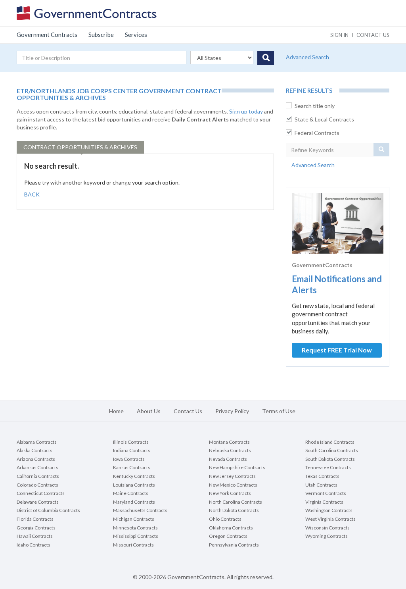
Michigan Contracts (133, 519)
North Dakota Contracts (234, 510)
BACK (32, 194)
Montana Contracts (229, 442)
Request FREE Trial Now (337, 350)
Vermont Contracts (325, 493)
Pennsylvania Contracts (234, 545)
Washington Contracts (328, 510)
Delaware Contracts (38, 502)
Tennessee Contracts (328, 467)
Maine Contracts (130, 493)
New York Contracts (230, 493)
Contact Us (188, 411)
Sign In (339, 35)
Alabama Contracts (37, 442)
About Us (149, 411)
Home (116, 411)
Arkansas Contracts (37, 467)
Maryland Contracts (134, 502)
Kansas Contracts (131, 467)
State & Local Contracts (324, 119)
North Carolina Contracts (235, 502)
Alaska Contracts (34, 450)
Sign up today (246, 111)
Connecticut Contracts (41, 493)
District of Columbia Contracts (48, 510)
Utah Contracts (321, 485)
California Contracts (38, 476)
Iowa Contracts (129, 459)
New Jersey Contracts (232, 476)
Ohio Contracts (225, 519)
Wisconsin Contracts (327, 528)
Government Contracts (47, 34)
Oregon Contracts (228, 536)
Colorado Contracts (37, 485)
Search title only (315, 105)
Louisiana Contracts (134, 485)
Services (136, 34)
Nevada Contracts (228, 459)
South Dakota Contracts (330, 459)
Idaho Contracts (33, 545)
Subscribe (101, 34)
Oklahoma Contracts (231, 528)
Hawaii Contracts (35, 536)
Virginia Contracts (324, 502)
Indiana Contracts (131, 450)
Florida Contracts (35, 519)
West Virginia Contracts (330, 519)
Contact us (372, 35)
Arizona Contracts (36, 459)
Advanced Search (307, 57)
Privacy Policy (232, 411)
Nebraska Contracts (230, 450)
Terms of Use (278, 411)
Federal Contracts (317, 132)
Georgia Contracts (36, 528)
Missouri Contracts (133, 545)
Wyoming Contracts (326, 536)
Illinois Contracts (131, 442)
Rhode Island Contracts (329, 442)
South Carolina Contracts (331, 450)
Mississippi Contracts (135, 536)
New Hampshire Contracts (237, 467)
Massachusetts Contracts (140, 510)
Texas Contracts (322, 476)
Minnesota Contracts (135, 528)
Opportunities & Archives (80, 147)
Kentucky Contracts (134, 476)
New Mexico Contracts (233, 485)
